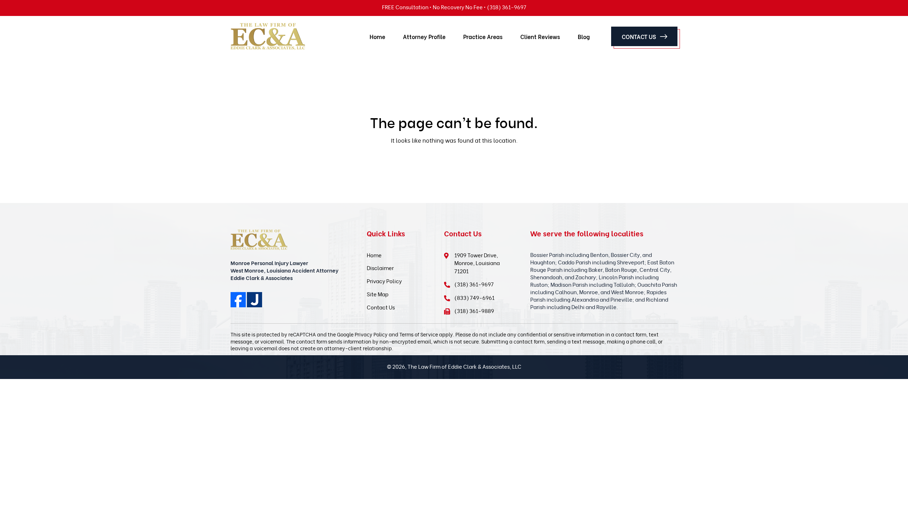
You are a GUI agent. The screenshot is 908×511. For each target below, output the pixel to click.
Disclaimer (380, 267)
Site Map (377, 294)
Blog (584, 36)
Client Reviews (540, 36)
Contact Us (639, 36)
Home (377, 36)
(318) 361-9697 (474, 284)
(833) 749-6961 (474, 297)
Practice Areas (483, 36)
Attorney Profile (424, 36)
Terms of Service (418, 334)
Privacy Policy (384, 281)
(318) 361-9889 (474, 310)
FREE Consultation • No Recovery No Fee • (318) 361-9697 (454, 7)
